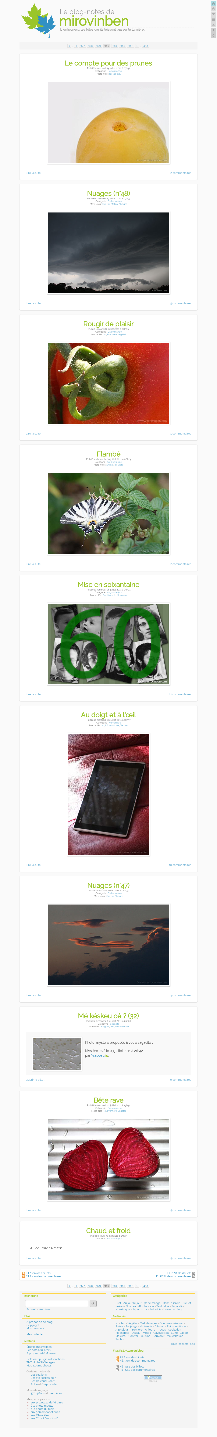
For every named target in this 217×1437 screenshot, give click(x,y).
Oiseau (136, 1332)
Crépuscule (49, 1384)
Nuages (123, 204)
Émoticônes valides (38, 1346)
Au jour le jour (114, 462)
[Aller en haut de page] (213, 14)
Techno (124, 725)
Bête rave (109, 1100)
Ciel (104, 204)
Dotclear (131, 1306)
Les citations (39, 1374)
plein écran (56, 1393)
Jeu (112, 1026)
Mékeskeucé (122, 1026)
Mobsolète (122, 1332)
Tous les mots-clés (183, 1343)
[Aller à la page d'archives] (213, 8)
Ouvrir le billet (35, 1079)
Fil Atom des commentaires (43, 1276)
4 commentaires (180, 995)
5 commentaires (180, 303)
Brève (119, 1326)
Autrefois (155, 1309)
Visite (120, 464)
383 (130, 45)
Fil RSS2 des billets (179, 1273)
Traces (161, 1329)
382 (122, 45)
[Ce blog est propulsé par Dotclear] (153, 1377)
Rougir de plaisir (108, 324)
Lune (174, 1332)
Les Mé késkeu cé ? (43, 1377)
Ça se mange (115, 71)
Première (112, 334)
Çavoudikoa (161, 1332)
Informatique (112, 725)
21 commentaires (180, 694)
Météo (114, 204)
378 (90, 45)
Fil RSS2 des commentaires (173, 1276)
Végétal (117, 73)
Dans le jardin (171, 1303)
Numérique (115, 722)
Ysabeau (98, 1055)
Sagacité (114, 1023)
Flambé (109, 454)
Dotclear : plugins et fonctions (45, 1359)
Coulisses (108, 595)
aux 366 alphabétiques (45, 1412)
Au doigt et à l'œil (108, 715)
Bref (118, 1303)
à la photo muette (42, 1405)
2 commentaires (180, 172)
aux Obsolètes (40, 1415)
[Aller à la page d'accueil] (213, 3)
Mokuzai (120, 1336)
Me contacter (34, 1334)
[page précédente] (213, 35)
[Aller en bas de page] (213, 24)
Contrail (133, 1336)
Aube (34, 1384)
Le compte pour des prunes (108, 63)
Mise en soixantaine (108, 584)
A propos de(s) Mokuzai (41, 1353)
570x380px (38, 1393)
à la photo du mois (42, 1408)
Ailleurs (150, 1329)
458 (145, 45)
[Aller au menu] (213, 19)
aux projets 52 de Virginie (47, 1402)
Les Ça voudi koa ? (42, 1381)
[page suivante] (213, 30)
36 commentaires (180, 1079)
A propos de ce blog (39, 1322)
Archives (44, 1309)
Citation (159, 1326)
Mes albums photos (38, 1365)
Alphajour (121, 1329)
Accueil (31, 1309)
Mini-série (146, 1326)
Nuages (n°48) (108, 193)
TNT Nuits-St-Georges (40, 1362)
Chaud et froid (108, 1231)
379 (98, 45)
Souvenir (122, 595)
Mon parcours (35, 1328)
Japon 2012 (140, 1309)
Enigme (105, 1026)
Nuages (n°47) (108, 885)
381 (115, 45)
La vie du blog (172, 1309)
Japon (184, 1332)
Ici (110, 73)
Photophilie (146, 1306)
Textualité (162, 1306)
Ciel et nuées (115, 201)
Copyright (32, 1325)
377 (82, 45)
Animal (109, 464)
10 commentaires (180, 864)
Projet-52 (131, 1326)
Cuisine (145, 1336)
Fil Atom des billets (38, 1273)
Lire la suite (33, 172)
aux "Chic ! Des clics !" (44, 1418)
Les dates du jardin (38, 1350)
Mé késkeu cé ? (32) (108, 1016)
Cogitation (174, 1329)
